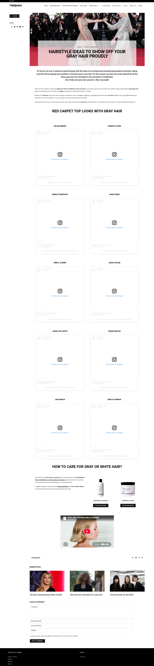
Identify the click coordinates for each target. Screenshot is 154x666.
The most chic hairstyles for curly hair (86, 595)
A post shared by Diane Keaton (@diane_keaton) (114, 387)
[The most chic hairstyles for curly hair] (87, 581)
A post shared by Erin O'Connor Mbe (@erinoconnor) (114, 456)
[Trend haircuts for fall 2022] (127, 581)
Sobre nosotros (12, 657)
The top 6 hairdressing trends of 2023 (46, 595)
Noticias (10, 661)
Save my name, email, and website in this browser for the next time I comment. (54, 636)
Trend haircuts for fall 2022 (121, 595)
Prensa (10, 664)
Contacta (82, 657)
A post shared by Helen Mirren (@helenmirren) (60, 182)
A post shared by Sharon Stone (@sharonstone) (114, 182)
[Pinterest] (23, 26)
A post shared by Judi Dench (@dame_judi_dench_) (60, 456)
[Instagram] (17, 26)
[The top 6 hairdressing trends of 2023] (47, 581)
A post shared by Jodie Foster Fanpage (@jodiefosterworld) (114, 319)
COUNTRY (11, 1)
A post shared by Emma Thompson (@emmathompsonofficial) (60, 251)
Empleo (10, 659)
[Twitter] (14, 26)
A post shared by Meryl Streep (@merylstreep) (60, 319)
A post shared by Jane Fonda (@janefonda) (114, 251)
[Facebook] (12, 26)
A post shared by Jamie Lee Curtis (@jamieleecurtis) (60, 387)
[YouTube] (20, 26)
